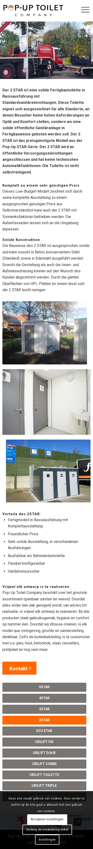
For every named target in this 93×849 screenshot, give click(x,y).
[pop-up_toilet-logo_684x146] (33, 10)
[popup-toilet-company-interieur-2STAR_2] (46, 402)
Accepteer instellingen (47, 819)
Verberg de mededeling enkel (47, 829)
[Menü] (82, 9)
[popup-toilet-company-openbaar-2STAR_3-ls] (48, 471)
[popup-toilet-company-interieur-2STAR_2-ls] (44, 332)
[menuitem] (81, 9)
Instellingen (47, 839)
